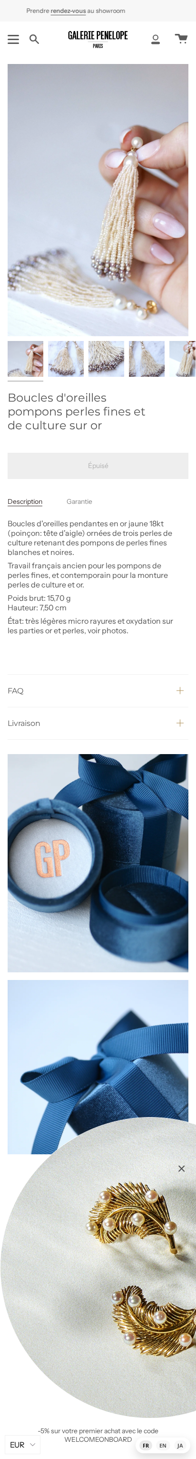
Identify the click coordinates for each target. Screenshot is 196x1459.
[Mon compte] (155, 38)
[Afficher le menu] (15, 39)
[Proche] (181, 1168)
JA (180, 1445)
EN (163, 1445)
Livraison (24, 723)
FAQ (15, 690)
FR (146, 1445)
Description (25, 501)
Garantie (79, 501)
